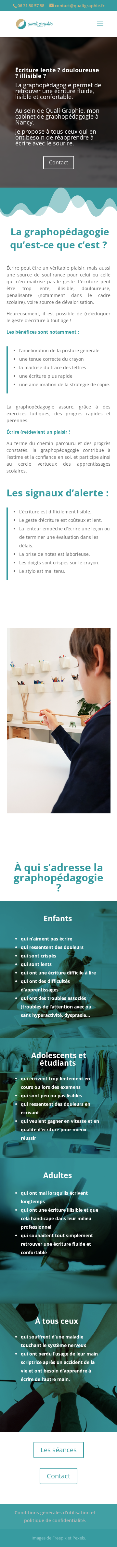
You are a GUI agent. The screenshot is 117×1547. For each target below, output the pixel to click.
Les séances (59, 1449)
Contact (58, 162)
